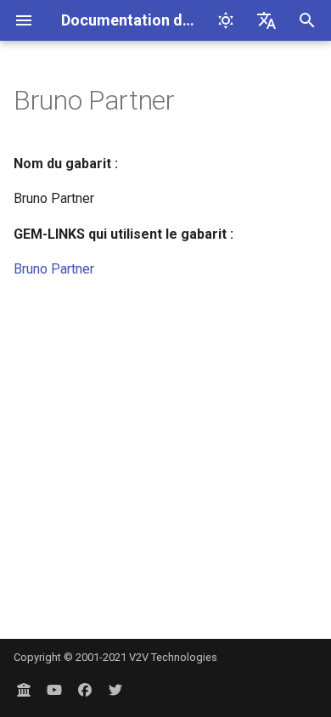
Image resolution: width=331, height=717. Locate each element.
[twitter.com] (115, 689)
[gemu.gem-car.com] (23, 689)
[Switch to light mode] (226, 20)
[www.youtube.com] (54, 689)
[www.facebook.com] (84, 689)
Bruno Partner (54, 269)
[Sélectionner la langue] (266, 20)
